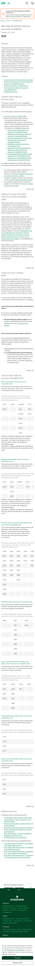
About (18, 929)
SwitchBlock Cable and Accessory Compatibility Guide (16, 602)
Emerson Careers (26, 929)
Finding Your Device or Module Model (16, 86)
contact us (13, 16)
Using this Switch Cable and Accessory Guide (18, 80)
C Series (21, 237)
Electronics (14, 908)
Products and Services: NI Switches (15, 837)
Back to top (30, 189)
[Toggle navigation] (9, 3)
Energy (20, 908)
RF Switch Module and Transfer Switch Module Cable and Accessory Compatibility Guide (20, 140)
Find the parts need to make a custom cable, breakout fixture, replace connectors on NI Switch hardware (18, 819)
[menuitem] (26, 3)
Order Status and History (22, 918)
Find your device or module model (15, 116)
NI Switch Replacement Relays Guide (21, 180)
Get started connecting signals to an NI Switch (18, 827)
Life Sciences (13, 910)
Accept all (17, 957)
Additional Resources (11, 92)
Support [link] (8, 20)
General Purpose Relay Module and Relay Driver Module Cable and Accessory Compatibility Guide (19, 150)
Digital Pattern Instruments (15, 235)
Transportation (7, 912)
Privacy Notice (9, 950)
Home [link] (2, 20)
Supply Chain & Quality (17, 931)
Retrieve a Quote (8, 921)
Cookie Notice (20, 950)
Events (26, 931)
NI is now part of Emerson (9, 929)
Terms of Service (18, 921)
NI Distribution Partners (9, 918)
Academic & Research (8, 906)
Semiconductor (22, 910)
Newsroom (6, 931)
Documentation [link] (17, 20)
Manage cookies (17, 962)
